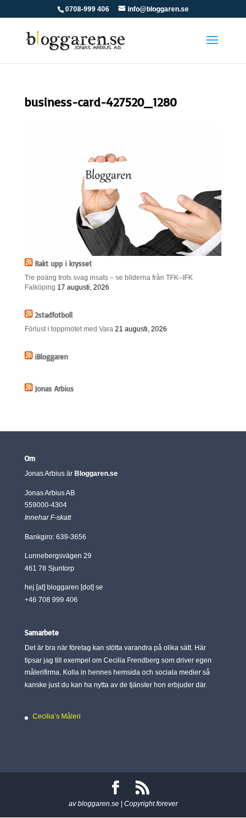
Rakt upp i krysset (63, 263)
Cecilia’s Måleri (57, 716)
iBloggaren (51, 356)
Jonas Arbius (54, 388)
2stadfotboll (54, 314)
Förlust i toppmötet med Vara (69, 329)
